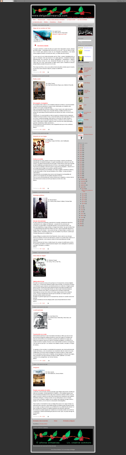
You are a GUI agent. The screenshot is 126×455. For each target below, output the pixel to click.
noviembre (83, 181)
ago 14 (83, 199)
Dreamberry (53, 22)
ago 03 (83, 203)
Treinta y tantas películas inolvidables (56, 19)
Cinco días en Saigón (39, 255)
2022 (81, 152)
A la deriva (86, 97)
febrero (82, 215)
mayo (82, 209)
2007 (81, 221)
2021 (81, 154)
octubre (83, 183)
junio (82, 207)
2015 (81, 166)
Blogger (73, 449)
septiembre (83, 185)
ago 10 (83, 201)
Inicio (34, 19)
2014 (81, 168)
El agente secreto (88, 127)
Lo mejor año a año (37, 22)
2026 (81, 145)
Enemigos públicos (38, 195)
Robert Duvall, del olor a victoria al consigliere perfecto (88, 70)
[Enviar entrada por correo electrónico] (48, 72)
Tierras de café (41, 19)
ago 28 (83, 188)
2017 (81, 162)
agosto (82, 187)
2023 (81, 150)
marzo (82, 213)
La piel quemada (38, 310)
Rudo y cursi (36, 79)
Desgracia (36, 367)
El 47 (85, 104)
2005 (81, 225)
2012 (81, 171)
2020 (81, 156)
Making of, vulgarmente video (59, 34)
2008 (81, 219)
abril (82, 211)
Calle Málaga (87, 82)
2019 (81, 158)
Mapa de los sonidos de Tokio (41, 28)
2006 (81, 223)
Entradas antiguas (69, 421)
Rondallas (86, 119)
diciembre (83, 179)
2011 (81, 173)
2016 (81, 164)
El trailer (47, 142)
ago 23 (83, 193)
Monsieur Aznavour (88, 134)
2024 (81, 148)
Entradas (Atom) (43, 423)
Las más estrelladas (82, 19)
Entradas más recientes (40, 421)
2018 (81, 160)
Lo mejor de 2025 (71, 19)
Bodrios (46, 22)
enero (82, 217)
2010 (81, 175)
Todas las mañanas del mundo (87, 91)
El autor (60, 22)
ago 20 (83, 195)
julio (82, 205)
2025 (81, 146)
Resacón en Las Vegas (40, 136)
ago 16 (83, 197)
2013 (81, 169)
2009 (81, 177)
